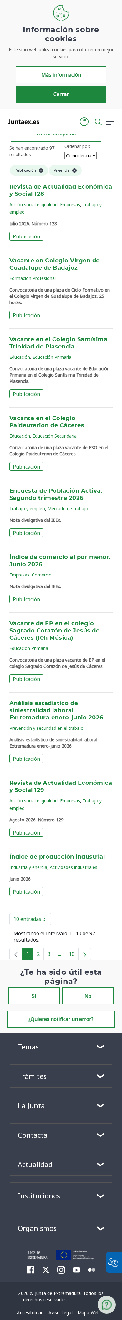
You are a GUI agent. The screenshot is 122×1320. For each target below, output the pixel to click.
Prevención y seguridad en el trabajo (46, 728)
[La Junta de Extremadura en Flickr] (91, 1269)
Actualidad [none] (35, 1164)
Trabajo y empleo (27, 508)
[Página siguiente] (84, 954)
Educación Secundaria (55, 436)
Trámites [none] (32, 1076)
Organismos (37, 1228)
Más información (61, 74)
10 (74, 955)
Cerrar (61, 94)
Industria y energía (28, 867)
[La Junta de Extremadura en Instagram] (61, 1269)
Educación (19, 357)
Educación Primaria (52, 357)
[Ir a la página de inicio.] (21, 121)
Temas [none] (28, 1046)
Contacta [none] (33, 1135)
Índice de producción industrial (57, 857)
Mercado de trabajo (68, 508)
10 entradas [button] (32, 920)
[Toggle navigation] (48, 121)
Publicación (26, 236)
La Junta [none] (31, 1105)
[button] (84, 121)
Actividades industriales (73, 867)
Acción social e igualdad (33, 204)
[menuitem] (30, 1312)
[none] (16, 954)
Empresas (70, 204)
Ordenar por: (77, 146)
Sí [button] (34, 996)
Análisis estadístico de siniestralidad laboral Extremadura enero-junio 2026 (56, 711)
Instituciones (39, 1195)
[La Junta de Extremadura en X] (45, 1269)
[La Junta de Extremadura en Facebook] (30, 1269)
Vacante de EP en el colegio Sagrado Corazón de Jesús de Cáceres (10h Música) (54, 631)
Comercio (42, 575)
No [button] (87, 996)
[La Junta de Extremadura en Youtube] (76, 1269)
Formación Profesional (32, 278)
